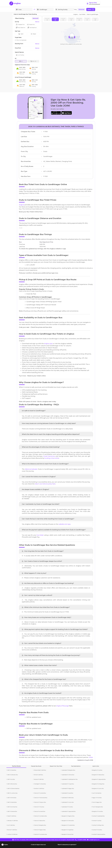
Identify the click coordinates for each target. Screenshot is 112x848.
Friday (95, 19)
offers (91, 757)
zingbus (21, 204)
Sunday (55, 19)
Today (75, 9)
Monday (63, 19)
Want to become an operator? (67, 844)
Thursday (87, 19)
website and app (65, 524)
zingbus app (48, 343)
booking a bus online (51, 458)
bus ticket (40, 535)
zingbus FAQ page (62, 706)
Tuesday (71, 19)
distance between (31, 469)
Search (89, 9)
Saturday (47, 19)
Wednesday (79, 19)
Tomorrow (81, 9)
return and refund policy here (45, 484)
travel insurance (49, 456)
